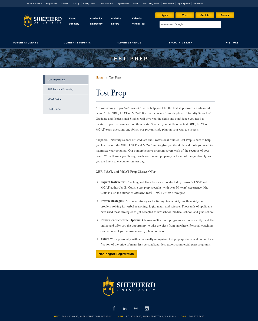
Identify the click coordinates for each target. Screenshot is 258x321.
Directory (74, 23)
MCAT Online (54, 99)
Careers (64, 3)
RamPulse (198, 3)
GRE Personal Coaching (60, 89)
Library (115, 23)
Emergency (96, 23)
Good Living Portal (151, 3)
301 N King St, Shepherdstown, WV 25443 (87, 316)
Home (99, 77)
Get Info (204, 15)
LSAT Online (54, 109)
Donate (225, 15)
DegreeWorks (123, 3)
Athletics (116, 18)
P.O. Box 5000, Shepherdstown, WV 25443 (151, 316)
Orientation (168, 3)
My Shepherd (183, 3)
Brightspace (51, 3)
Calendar (137, 18)
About (72, 18)
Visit (184, 15)
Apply (164, 15)
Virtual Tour (138, 23)
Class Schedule (106, 3)
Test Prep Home (56, 79)
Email (135, 3)
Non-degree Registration (116, 254)
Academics (96, 18)
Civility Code (89, 3)
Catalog (76, 3)
